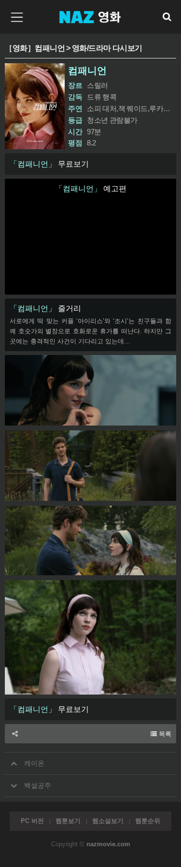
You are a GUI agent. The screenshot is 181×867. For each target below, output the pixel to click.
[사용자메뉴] (166, 17)
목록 (164, 734)
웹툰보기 (68, 820)
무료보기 (49, 164)
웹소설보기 (108, 820)
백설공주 (36, 785)
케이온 (33, 763)
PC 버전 (32, 820)
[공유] (15, 733)
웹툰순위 (147, 820)
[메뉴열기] (14, 17)
